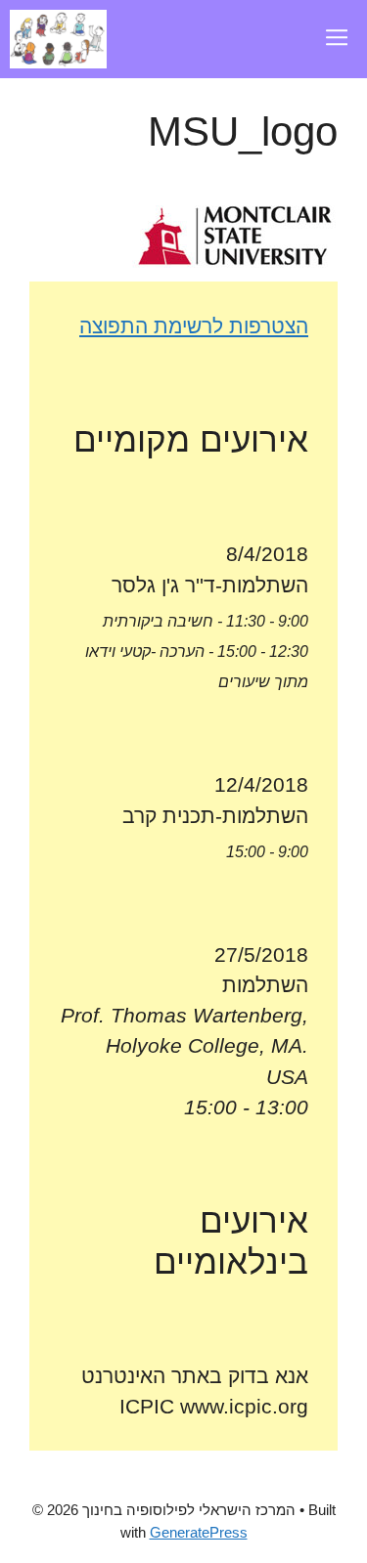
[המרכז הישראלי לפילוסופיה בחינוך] (58, 39)
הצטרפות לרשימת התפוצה (193, 326)
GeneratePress (199, 1532)
